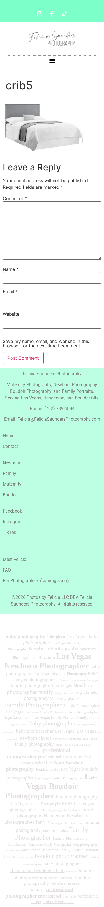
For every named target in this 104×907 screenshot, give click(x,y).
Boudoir (10, 494)
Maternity (12, 484)
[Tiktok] (64, 13)
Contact (10, 446)
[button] (52, 60)
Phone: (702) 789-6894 (52, 408)
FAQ (7, 570)
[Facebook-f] (52, 13)
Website (11, 314)
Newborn (11, 462)
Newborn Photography (53, 648)
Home (8, 435)
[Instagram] (39, 13)
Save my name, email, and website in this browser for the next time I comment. (46, 343)
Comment (15, 198)
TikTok (9, 532)
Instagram (13, 521)
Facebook (12, 511)
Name (11, 269)
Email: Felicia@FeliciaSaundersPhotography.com (52, 419)
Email (10, 291)
